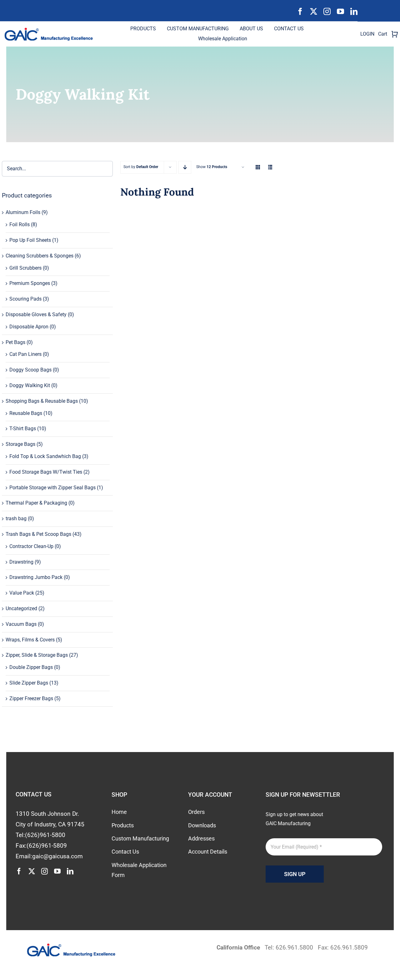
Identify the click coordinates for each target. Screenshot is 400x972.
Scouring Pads (25, 299)
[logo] (51, 30)
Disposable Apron (28, 327)
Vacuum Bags (21, 624)
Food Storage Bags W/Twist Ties (45, 472)
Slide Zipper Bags (28, 683)
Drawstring (21, 562)
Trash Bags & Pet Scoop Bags (38, 534)
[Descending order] (185, 167)
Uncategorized (21, 608)
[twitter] (313, 11)
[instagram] (327, 11)
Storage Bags (20, 444)
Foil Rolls (19, 224)
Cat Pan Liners (25, 354)
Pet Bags (15, 342)
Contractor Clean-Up (31, 546)
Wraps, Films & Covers (30, 640)
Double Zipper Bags (31, 667)
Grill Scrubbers (25, 268)
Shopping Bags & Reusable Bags (42, 401)
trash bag (16, 518)
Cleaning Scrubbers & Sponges (39, 256)
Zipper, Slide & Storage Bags (37, 655)
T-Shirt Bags (22, 428)
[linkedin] (354, 11)
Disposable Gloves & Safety (36, 314)
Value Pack (21, 593)
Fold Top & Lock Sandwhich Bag (45, 456)
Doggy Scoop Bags (30, 370)
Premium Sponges (29, 283)
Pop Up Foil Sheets (30, 240)
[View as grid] (258, 167)
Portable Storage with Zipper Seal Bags (52, 488)
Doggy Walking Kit (29, 385)
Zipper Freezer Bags (31, 698)
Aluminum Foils (23, 212)
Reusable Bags (25, 413)
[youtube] (340, 11)
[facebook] (300, 11)
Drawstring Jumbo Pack (35, 577)
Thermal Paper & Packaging (36, 503)
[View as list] (270, 167)
